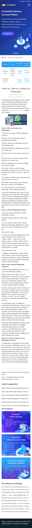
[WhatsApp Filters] (16, 422)
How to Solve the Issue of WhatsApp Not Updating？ (16, 405)
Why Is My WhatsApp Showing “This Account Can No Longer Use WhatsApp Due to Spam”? (16, 391)
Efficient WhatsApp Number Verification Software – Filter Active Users (16, 500)
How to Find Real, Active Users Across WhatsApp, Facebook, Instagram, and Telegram (16, 511)
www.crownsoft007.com (18, 97)
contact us (30, 37)
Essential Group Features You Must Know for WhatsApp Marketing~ (16, 402)
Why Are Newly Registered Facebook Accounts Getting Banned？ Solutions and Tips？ (16, 398)
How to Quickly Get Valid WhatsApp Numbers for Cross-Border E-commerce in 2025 (16, 487)
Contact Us (7, 33)
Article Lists (10, 57)
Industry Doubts (18, 57)
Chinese (28, 1)
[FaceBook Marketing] (16, 468)
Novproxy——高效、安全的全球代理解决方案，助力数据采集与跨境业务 (16, 495)
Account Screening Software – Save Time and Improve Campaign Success (16, 503)
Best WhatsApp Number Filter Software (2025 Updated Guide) (16, 492)
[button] (13, 53)
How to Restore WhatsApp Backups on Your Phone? (16, 388)
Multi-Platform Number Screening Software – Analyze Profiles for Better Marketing (16, 508)
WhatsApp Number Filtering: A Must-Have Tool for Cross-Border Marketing (16, 498)
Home (5, 57)
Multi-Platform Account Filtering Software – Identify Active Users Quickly (16, 506)
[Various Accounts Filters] (16, 445)
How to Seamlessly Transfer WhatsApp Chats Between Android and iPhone (16, 395)
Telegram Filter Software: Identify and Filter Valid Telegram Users (16, 489)
